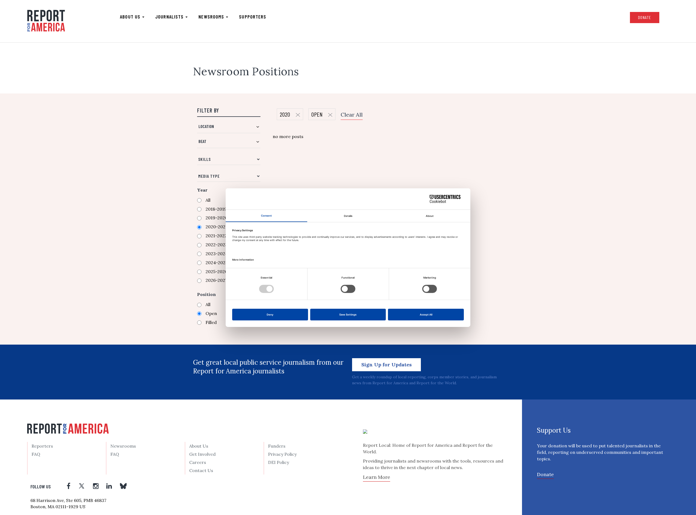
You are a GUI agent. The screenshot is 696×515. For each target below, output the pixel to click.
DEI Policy (278, 462)
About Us (198, 446)
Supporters (252, 17)
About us (131, 17)
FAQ (36, 454)
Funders (276, 446)
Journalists (170, 17)
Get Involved (202, 454)
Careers (197, 462)
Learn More (376, 477)
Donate (644, 17)
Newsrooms (211, 17)
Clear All (352, 114)
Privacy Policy (282, 454)
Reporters (42, 446)
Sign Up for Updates (386, 364)
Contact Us (201, 470)
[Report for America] (46, 21)
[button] (228, 128)
